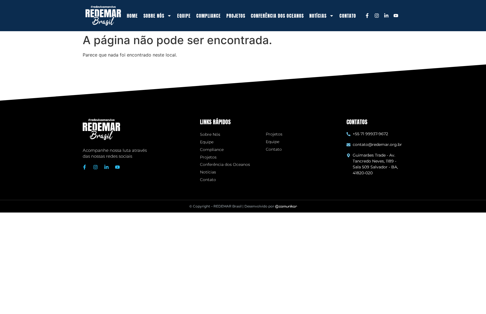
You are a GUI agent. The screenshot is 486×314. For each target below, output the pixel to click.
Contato (347, 15)
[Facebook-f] (367, 16)
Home (132, 15)
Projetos (235, 15)
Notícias (208, 172)
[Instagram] (376, 16)
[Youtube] (395, 16)
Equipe (184, 15)
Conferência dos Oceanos (277, 15)
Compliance (208, 15)
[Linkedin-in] (386, 16)
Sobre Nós (210, 134)
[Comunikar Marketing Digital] (286, 206)
